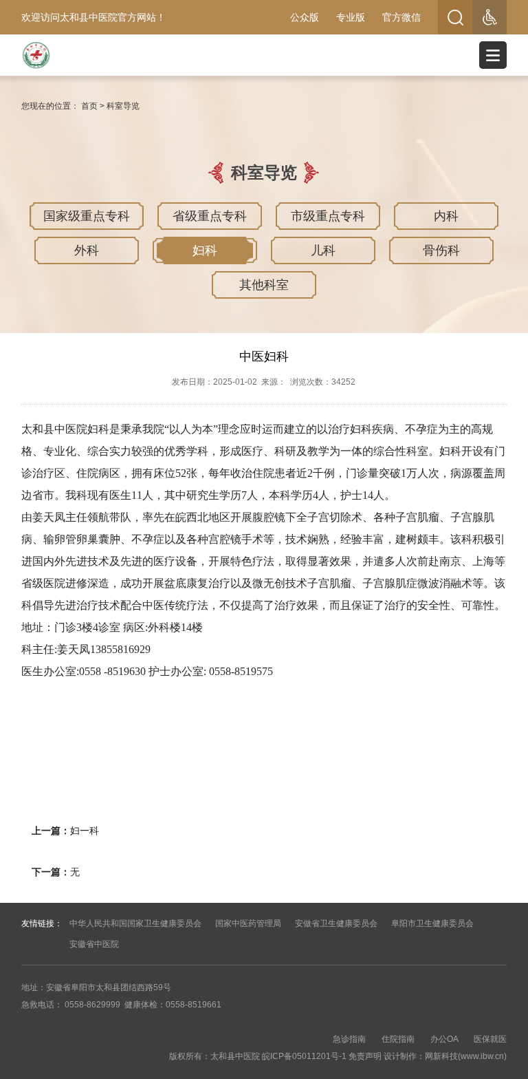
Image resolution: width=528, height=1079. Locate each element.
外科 (86, 250)
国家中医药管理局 (248, 923)
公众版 (304, 17)
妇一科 (84, 830)
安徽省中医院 (94, 944)
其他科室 (264, 285)
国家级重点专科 (86, 216)
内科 (446, 216)
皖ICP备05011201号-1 (304, 1056)
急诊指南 (349, 1039)
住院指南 (398, 1039)
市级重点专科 (328, 216)
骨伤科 (441, 250)
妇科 (204, 250)
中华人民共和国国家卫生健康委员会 (135, 923)
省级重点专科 (210, 216)
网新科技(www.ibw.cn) (466, 1056)
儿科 (323, 250)
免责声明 (365, 1056)
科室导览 (123, 106)
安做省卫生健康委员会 (336, 923)
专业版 (350, 17)
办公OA (444, 1039)
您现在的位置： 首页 (59, 106)
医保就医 (490, 1039)
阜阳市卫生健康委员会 (432, 923)
